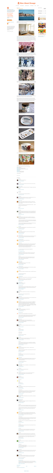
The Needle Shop (20, 239)
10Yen (19, 210)
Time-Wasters (31, 5)
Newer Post (18, 466)
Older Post (35, 466)
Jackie (19, 226)
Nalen (31, 96)
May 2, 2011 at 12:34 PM (21, 233)
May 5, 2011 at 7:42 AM (21, 422)
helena (19, 196)
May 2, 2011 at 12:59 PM (21, 259)
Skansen (21, 81)
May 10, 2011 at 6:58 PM (21, 458)
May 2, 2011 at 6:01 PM (21, 351)
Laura (19, 428)
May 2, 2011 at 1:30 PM (21, 280)
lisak (19, 341)
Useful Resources (27, 5)
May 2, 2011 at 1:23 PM (21, 274)
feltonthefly (20, 357)
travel (19, 175)
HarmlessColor (20, 399)
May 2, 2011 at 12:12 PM (21, 208)
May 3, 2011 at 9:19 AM (21, 402)
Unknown (20, 230)
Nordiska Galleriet (19, 169)
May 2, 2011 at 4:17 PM (21, 335)
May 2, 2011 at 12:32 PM (21, 224)
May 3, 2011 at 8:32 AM (21, 397)
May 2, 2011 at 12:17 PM (21, 214)
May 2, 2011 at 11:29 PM (21, 374)
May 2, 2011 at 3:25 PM (21, 299)
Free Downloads (22, 5)
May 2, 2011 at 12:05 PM (21, 189)
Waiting (19, 290)
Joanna (19, 385)
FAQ (35, 5)
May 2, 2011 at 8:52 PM (21, 366)
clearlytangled (20, 276)
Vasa (19, 54)
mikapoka (20, 296)
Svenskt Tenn (18, 171)
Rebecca (19, 454)
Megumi (19, 379)
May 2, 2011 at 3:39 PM (21, 322)
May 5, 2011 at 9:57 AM (21, 426)
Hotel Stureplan (23, 36)
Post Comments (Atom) (22, 467)
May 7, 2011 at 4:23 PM (21, 447)
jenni (19, 182)
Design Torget (18, 170)
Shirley (19, 368)
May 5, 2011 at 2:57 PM (21, 438)
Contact (38, 5)
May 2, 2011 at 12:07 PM (21, 194)
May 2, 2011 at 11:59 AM (21, 184)
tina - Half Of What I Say (21, 251)
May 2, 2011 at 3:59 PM (21, 330)
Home (26, 466)
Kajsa (19, 432)
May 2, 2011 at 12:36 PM (21, 237)
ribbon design (42, 36)
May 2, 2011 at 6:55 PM (21, 362)
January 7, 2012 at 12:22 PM (22, 463)
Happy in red (20, 186)
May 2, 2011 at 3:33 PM (21, 317)
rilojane (19, 346)
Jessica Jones (20, 312)
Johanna (19, 449)
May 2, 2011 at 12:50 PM (21, 254)
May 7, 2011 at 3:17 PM (21, 442)
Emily (19, 191)
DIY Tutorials (17, 5)
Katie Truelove (20, 285)
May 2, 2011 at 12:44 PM (21, 241)
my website (13, 11)
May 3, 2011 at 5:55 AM (21, 393)
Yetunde (19, 444)
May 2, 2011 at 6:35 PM (21, 355)
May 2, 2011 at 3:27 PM (21, 306)
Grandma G (20, 200)
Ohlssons (18, 167)
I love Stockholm (20, 8)
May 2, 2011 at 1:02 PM (21, 264)
